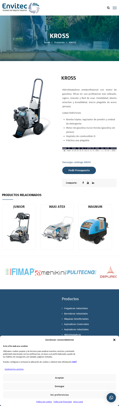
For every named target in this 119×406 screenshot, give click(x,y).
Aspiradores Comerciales (76, 324)
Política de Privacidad (63, 402)
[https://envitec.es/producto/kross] (89, 182)
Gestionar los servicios (14, 369)
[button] (114, 339)
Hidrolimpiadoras (72, 334)
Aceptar (59, 377)
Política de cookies (44, 402)
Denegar (59, 386)
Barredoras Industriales (76, 313)
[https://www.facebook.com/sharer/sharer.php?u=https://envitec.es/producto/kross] (84, 182)
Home (47, 42)
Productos (59, 42)
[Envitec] (21, 8)
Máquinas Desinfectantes (76, 319)
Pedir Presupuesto (79, 170)
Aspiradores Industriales (76, 329)
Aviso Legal (78, 402)
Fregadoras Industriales (76, 308)
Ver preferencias (59, 394)
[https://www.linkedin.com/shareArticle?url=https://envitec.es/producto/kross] (94, 182)
